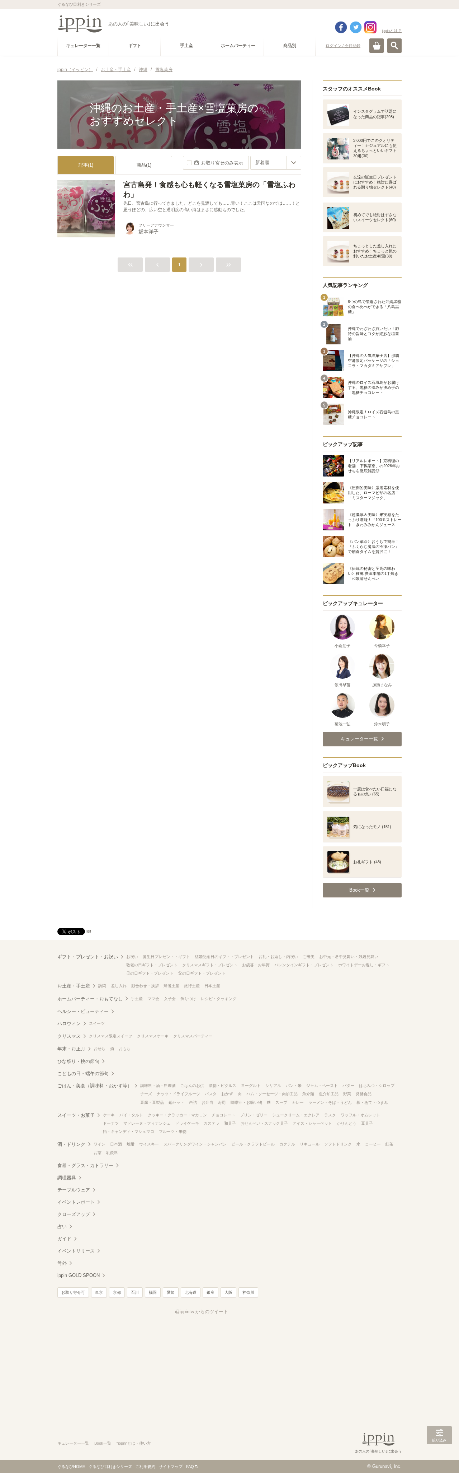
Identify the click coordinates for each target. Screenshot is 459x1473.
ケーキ (109, 1115)
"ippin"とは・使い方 (134, 1443)
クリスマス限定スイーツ (110, 1036)
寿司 (222, 1102)
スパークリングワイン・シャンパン (195, 1144)
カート (376, 45)
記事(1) (86, 165)
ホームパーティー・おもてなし (90, 999)
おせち (99, 1048)
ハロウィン (69, 1023)
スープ (281, 1102)
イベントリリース (76, 1251)
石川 (135, 1292)
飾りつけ (188, 998)
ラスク (330, 1115)
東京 (99, 1292)
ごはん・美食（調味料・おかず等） (94, 1085)
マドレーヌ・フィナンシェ (147, 1123)
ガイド (64, 1238)
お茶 (97, 1153)
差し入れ (119, 986)
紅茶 (389, 1144)
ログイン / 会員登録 (343, 45)
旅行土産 (192, 986)
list (88, 931)
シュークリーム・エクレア (296, 1115)
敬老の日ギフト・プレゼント (152, 965)
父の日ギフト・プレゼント (202, 973)
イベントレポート (76, 1202)
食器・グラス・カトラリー (85, 1165)
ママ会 (153, 998)
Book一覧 (102, 1443)
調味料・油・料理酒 (158, 1085)
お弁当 (207, 1102)
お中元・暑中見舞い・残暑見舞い (348, 956)
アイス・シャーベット (312, 1123)
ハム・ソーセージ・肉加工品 (272, 1094)
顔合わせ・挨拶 (145, 986)
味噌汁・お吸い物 (246, 1102)
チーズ (146, 1094)
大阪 (228, 1292)
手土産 (137, 998)
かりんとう (346, 1123)
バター (348, 1085)
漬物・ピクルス (222, 1085)
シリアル (273, 1085)
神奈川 (248, 1292)
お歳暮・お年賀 (256, 965)
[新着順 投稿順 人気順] (275, 162)
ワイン (99, 1144)
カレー (298, 1102)
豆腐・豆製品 (152, 1102)
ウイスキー (149, 1144)
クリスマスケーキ (153, 1036)
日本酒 (116, 1144)
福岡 (153, 1292)
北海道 (191, 1292)
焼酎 (130, 1144)
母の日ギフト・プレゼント (150, 973)
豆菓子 (367, 1123)
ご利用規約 (145, 1466)
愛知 (171, 1292)
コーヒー (373, 1144)
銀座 (210, 1292)
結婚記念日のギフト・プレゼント (224, 956)
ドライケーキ (187, 1123)
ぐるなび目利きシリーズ (110, 1466)
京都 (117, 1292)
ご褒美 (308, 956)
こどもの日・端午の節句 (83, 1073)
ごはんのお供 (192, 1085)
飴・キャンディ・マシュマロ (128, 1131)
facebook (341, 27)
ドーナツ (111, 1123)
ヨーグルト (251, 1085)
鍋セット (176, 1102)
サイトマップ (171, 1466)
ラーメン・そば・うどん (330, 1102)
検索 (394, 45)
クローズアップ (73, 1214)
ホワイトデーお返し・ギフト (363, 965)
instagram (370, 27)
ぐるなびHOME (71, 1466)
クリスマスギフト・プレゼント (209, 965)
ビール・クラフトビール (253, 1144)
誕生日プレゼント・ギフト (166, 956)
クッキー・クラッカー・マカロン (177, 1115)
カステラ (211, 1123)
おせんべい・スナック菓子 (264, 1123)
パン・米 (294, 1085)
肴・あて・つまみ (372, 1102)
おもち (125, 1048)
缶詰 (193, 1102)
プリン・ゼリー (254, 1115)
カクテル (287, 1144)
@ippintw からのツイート (201, 1311)
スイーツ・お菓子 (76, 1115)
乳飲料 (112, 1153)
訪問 (102, 986)
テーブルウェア (73, 1190)
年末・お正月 (71, 1048)
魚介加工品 (329, 1094)
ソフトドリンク (338, 1144)
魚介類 (308, 1094)
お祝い (132, 956)
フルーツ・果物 (172, 1131)
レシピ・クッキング (218, 998)
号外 (62, 1263)
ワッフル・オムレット (360, 1115)
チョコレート (223, 1115)
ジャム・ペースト (322, 1085)
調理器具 (66, 1177)
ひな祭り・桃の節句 (78, 1061)
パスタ (211, 1094)
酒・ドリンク (71, 1144)
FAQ (190, 1466)
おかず (227, 1094)
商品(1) (144, 165)
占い (62, 1226)
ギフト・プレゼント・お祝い (87, 956)
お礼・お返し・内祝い (278, 956)
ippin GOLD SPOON (78, 1275)
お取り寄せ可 (73, 1292)
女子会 (170, 998)
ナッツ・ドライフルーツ (178, 1094)
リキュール (310, 1144)
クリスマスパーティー (193, 1036)
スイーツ (97, 1023)
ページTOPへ (439, 1457)
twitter (356, 27)
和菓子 (230, 1123)
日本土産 (212, 986)
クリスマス (69, 1036)
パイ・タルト (131, 1115)
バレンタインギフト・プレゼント (303, 965)
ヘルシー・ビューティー (83, 1011)
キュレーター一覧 (73, 1443)
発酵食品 (364, 1094)
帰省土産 (171, 986)
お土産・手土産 (73, 986)
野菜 (347, 1094)
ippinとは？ (392, 30)
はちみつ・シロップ (376, 1085)
